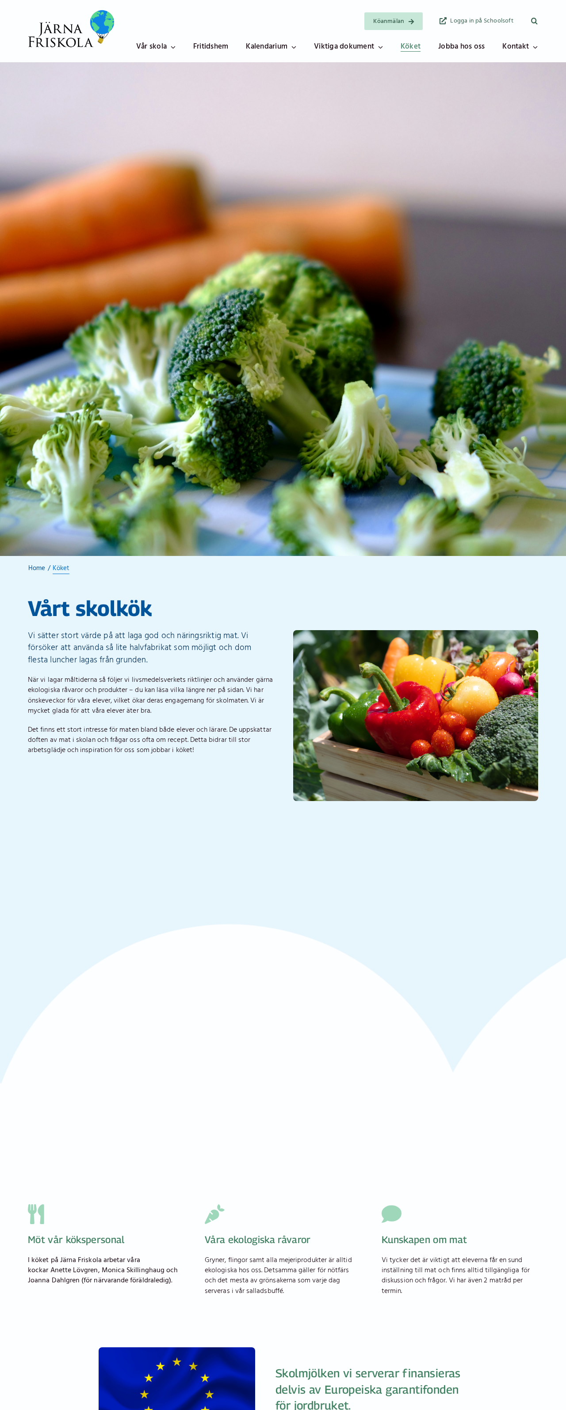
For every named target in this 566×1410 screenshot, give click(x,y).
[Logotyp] (71, 12)
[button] (534, 21)
